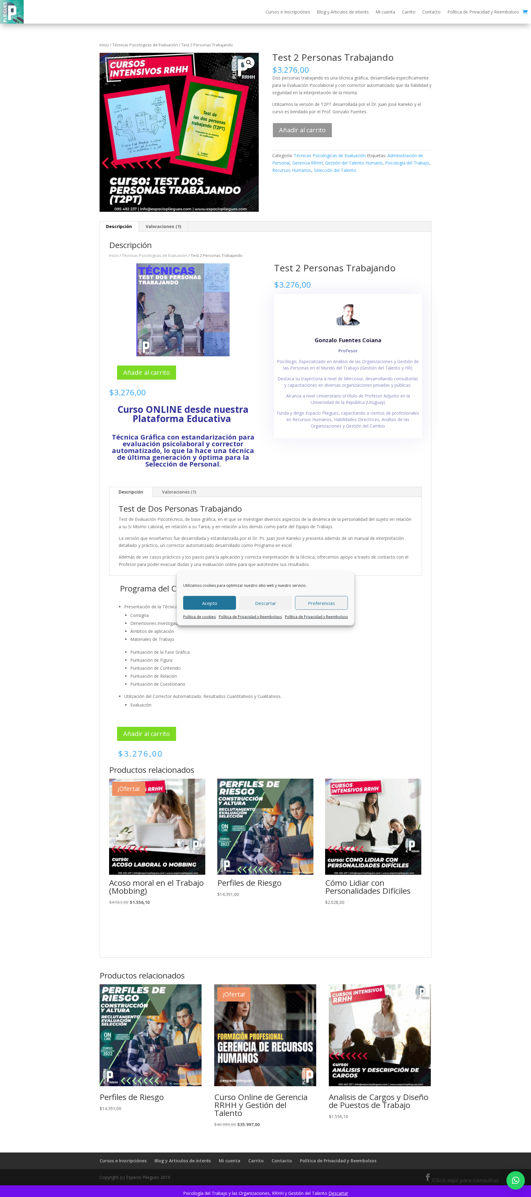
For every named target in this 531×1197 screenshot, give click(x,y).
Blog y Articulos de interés (343, 12)
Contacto (431, 12)
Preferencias (321, 603)
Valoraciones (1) (179, 492)
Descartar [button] (338, 1193)
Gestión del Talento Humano (354, 163)
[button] (248, 62)
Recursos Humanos (291, 170)
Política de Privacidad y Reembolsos (250, 616)
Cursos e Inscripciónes (288, 12)
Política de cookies (199, 616)
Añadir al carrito (302, 130)
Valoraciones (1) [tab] (163, 226)
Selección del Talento (335, 170)
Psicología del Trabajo (407, 163)
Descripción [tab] (119, 226)
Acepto (209, 603)
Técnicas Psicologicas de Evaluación (145, 45)
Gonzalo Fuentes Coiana (348, 340)
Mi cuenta (385, 12)
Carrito (408, 12)
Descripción (131, 492)
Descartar (265, 603)
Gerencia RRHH (307, 163)
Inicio (104, 45)
